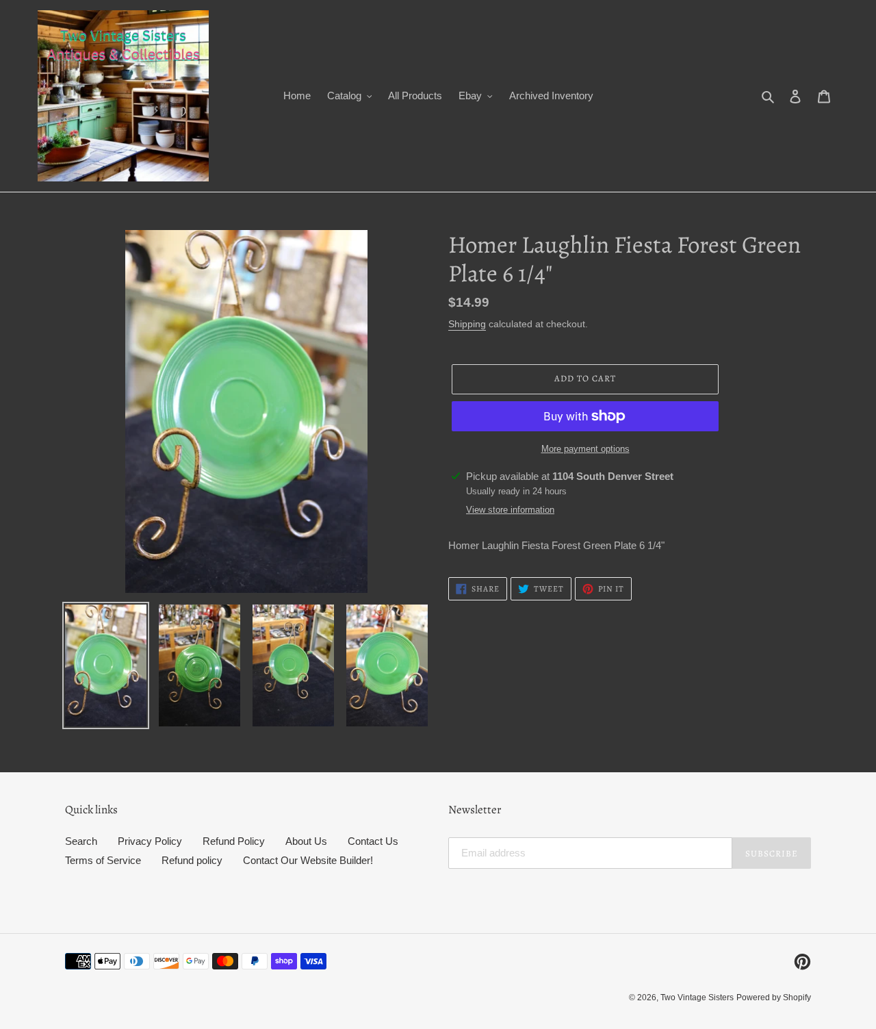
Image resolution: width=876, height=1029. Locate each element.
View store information (510, 510)
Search (81, 841)
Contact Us (373, 841)
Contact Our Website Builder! (308, 860)
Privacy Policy (150, 841)
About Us (306, 841)
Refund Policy (234, 841)
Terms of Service (103, 860)
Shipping (467, 323)
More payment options (585, 449)
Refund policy (192, 860)
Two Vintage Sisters (697, 997)
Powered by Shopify (773, 997)
